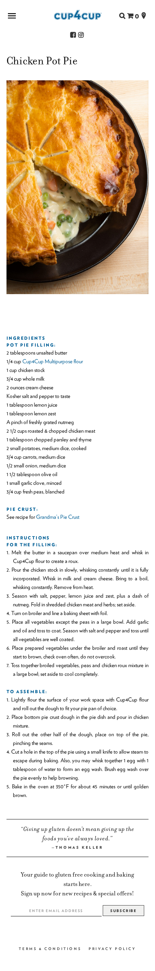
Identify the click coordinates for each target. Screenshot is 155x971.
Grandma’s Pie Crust (57, 517)
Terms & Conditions (50, 948)
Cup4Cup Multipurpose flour (52, 361)
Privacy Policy (112, 948)
